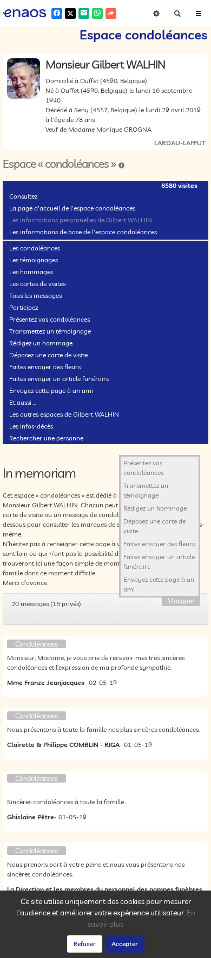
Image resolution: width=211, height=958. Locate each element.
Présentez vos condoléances (49, 319)
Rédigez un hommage (40, 343)
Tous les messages (35, 295)
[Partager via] (111, 13)
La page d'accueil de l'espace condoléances (72, 208)
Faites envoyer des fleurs (45, 367)
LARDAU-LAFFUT (180, 143)
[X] (70, 13)
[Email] (83, 13)
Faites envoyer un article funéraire (59, 379)
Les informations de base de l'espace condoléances (83, 232)
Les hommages (31, 272)
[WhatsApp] (97, 13)
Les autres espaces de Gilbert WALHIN (64, 414)
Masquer (181, 600)
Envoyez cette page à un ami (51, 390)
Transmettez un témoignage (50, 331)
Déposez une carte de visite (48, 355)
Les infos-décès (31, 426)
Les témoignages (33, 260)
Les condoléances (34, 248)
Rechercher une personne (46, 438)
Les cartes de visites (37, 284)
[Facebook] (56, 13)
